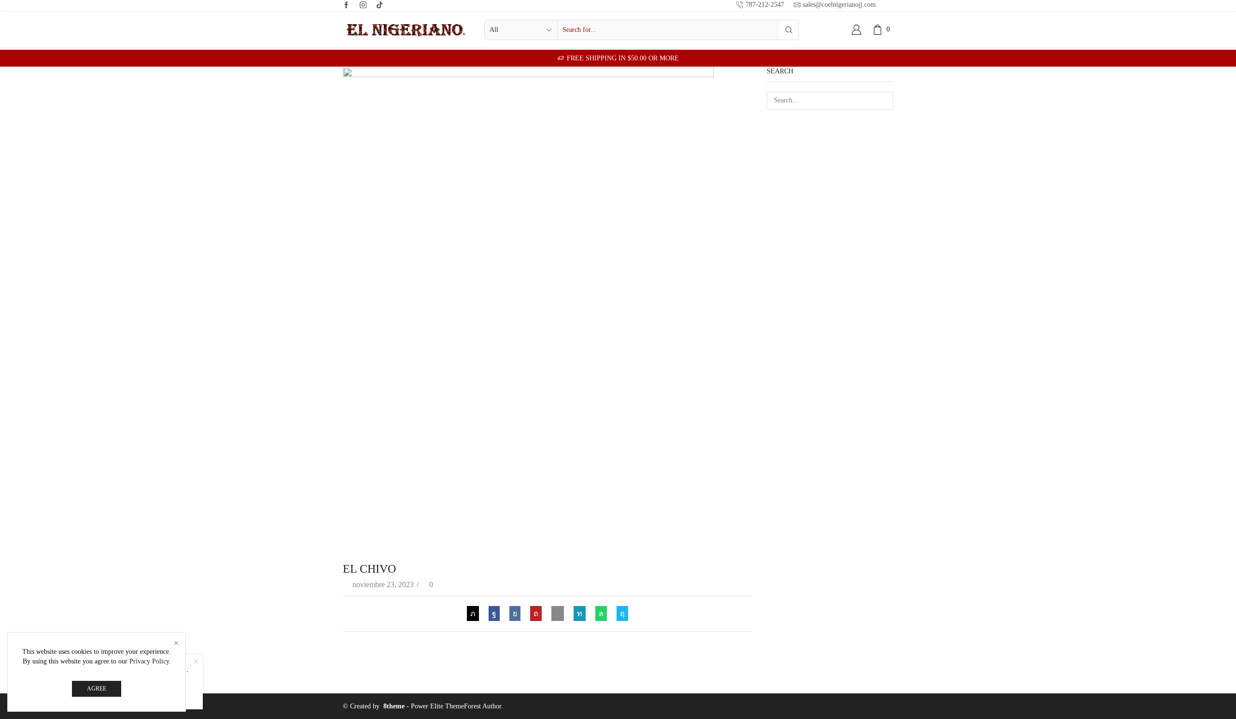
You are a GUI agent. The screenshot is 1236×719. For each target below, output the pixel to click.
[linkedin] (579, 613)
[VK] (515, 613)
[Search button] (789, 30)
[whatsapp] (601, 613)
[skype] (620, 613)
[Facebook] (346, 5)
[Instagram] (363, 5)
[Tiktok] (379, 5)
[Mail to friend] (558, 613)
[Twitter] (475, 613)
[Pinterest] (536, 613)
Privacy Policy (149, 661)
